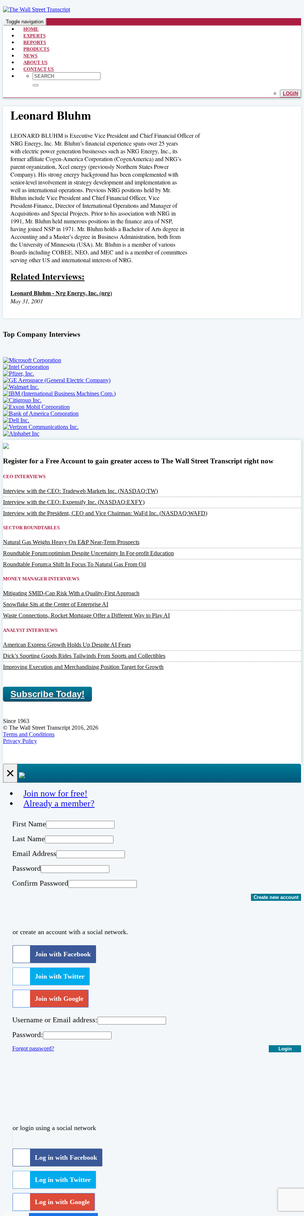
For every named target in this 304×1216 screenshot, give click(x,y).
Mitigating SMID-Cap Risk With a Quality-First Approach (71, 593)
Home (31, 29)
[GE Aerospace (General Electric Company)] (56, 380)
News (30, 56)
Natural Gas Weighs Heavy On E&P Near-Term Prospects (71, 542)
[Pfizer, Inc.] (18, 373)
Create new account (276, 897)
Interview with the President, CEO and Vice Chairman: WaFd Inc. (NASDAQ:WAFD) (105, 513)
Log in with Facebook (66, 1157)
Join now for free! (55, 793)
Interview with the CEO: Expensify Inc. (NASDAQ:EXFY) (74, 502)
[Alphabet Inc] (21, 433)
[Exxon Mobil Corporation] (36, 407)
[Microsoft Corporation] (32, 360)
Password (26, 868)
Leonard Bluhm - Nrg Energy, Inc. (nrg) (61, 293)
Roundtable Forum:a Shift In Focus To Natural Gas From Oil (74, 564)
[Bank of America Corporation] (41, 413)
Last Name (28, 838)
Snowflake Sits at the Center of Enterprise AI (55, 604)
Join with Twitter (60, 976)
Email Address (34, 853)
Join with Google (59, 998)
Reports (34, 42)
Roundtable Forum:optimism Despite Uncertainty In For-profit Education (88, 553)
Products (36, 49)
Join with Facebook (63, 954)
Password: (27, 1034)
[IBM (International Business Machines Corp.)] (59, 393)
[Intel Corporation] (26, 367)
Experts (34, 36)
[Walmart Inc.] (21, 387)
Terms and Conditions (28, 734)
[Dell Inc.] (16, 420)
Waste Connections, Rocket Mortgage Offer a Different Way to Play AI (86, 615)
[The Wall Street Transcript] (36, 9)
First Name (29, 824)
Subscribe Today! (47, 694)
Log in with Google (62, 1202)
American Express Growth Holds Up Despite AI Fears (67, 645)
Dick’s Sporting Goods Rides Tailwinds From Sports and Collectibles (84, 656)
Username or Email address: (55, 1020)
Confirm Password (40, 883)
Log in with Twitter (63, 1179)
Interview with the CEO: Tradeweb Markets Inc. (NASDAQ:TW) (80, 491)
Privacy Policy (20, 741)
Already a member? (59, 803)
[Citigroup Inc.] (22, 400)
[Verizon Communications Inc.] (41, 427)
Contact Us (38, 69)
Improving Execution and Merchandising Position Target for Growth (83, 667)
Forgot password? (33, 1048)
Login (290, 93)
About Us (35, 62)
